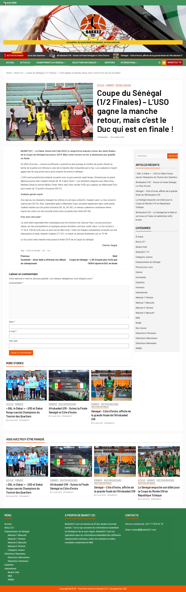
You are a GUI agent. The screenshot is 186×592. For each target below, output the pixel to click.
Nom (12, 322)
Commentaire (16, 283)
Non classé (141, 328)
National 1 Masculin (123, 85)
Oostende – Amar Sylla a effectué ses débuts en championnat (43, 260)
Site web (13, 341)
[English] (3, 4)
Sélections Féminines (146, 333)
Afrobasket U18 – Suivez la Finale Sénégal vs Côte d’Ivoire (62, 55)
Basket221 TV (142, 252)
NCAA (138, 323)
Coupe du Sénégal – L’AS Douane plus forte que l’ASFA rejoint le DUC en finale (93, 260)
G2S (125, 588)
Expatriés (110, 63)
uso (48, 250)
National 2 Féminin (144, 308)
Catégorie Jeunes (144, 257)
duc (43, 250)
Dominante (110, 85)
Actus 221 (25, 63)
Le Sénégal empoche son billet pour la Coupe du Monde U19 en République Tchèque (154, 204)
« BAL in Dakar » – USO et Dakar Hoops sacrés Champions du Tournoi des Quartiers (24, 412)
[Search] (159, 62)
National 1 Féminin (144, 297)
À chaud (139, 236)
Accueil (10, 63)
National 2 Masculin (145, 313)
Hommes (140, 287)
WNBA (139, 348)
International (128, 63)
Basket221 (104, 137)
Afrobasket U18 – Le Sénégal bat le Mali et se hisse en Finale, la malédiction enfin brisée (156, 216)
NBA (138, 318)
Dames (139, 272)
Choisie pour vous (144, 267)
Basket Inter (141, 247)
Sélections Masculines (67, 404)
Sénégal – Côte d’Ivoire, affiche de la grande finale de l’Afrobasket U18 (131, 55)
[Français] (5, 4)
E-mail (12, 331)
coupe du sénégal (33, 250)
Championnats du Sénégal (50, 63)
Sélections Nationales (84, 63)
